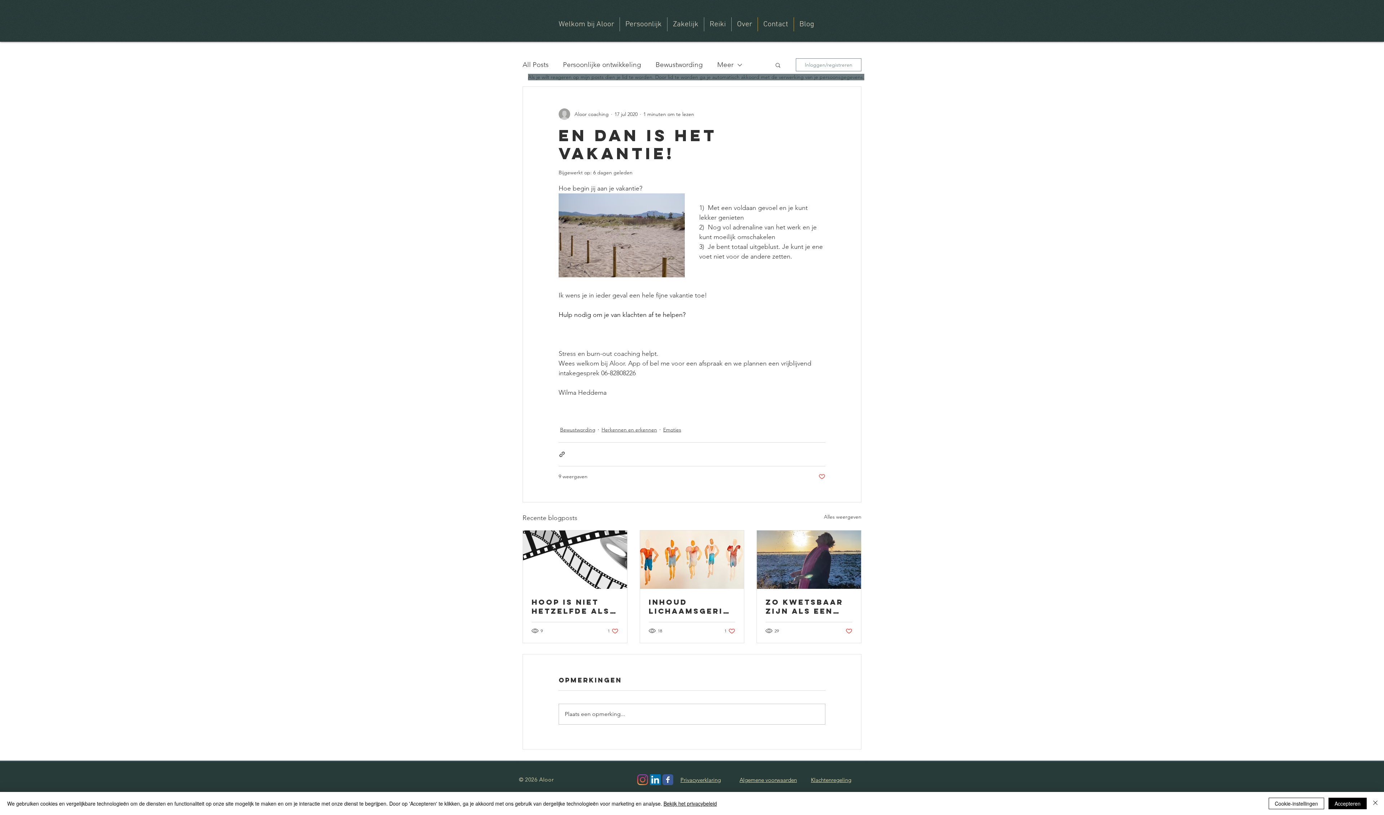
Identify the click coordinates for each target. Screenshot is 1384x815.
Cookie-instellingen (1296, 803)
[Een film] (575, 559)
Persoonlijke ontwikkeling (602, 65)
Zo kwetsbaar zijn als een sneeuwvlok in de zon (806, 606)
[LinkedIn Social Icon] (655, 779)
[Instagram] (642, 779)
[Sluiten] (1375, 803)
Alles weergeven (842, 517)
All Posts (536, 65)
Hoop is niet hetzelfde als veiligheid (571, 606)
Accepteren (1348, 803)
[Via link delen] (562, 454)
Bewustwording (679, 65)
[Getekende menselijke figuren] (692, 559)
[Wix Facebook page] (667, 779)
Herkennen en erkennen (629, 429)
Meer (725, 65)
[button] (745, 24)
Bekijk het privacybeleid (690, 803)
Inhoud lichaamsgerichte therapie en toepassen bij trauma (689, 606)
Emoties (672, 429)
